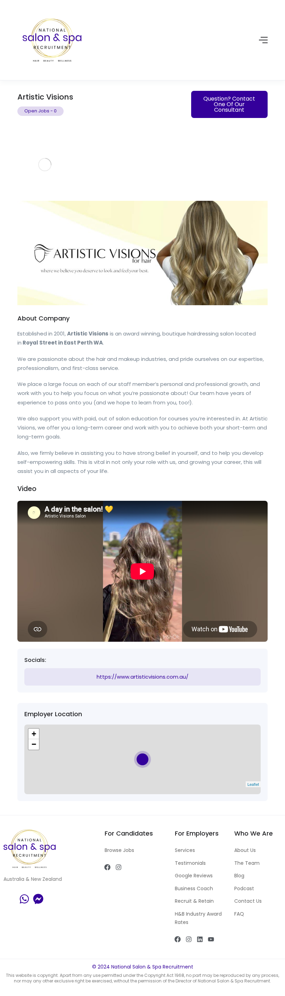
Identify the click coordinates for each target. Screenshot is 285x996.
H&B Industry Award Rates (198, 918)
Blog (239, 875)
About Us (245, 850)
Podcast (244, 888)
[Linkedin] (199, 939)
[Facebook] (107, 867)
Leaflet (253, 784)
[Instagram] (118, 867)
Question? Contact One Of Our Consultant (229, 104)
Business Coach (194, 888)
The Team (247, 863)
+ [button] (34, 733)
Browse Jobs (119, 850)
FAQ (239, 913)
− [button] (34, 744)
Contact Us (248, 901)
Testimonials (190, 863)
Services (185, 850)
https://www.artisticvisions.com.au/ (142, 676)
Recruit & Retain (194, 901)
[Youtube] (211, 939)
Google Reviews (194, 875)
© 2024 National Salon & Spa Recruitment (142, 966)
